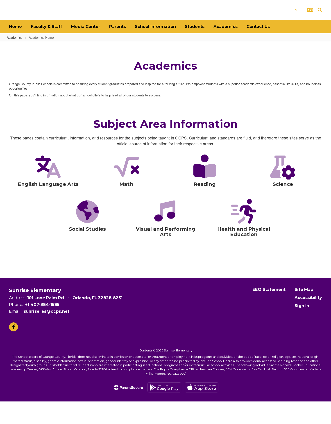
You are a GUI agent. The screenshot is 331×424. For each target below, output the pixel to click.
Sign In (302, 305)
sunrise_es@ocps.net (46, 311)
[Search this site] (319, 10)
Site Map (304, 289)
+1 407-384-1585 (42, 304)
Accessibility (308, 297)
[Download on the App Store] (201, 387)
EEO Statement (269, 289)
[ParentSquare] (128, 387)
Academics (14, 37)
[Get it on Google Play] (164, 387)
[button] (286, 10)
